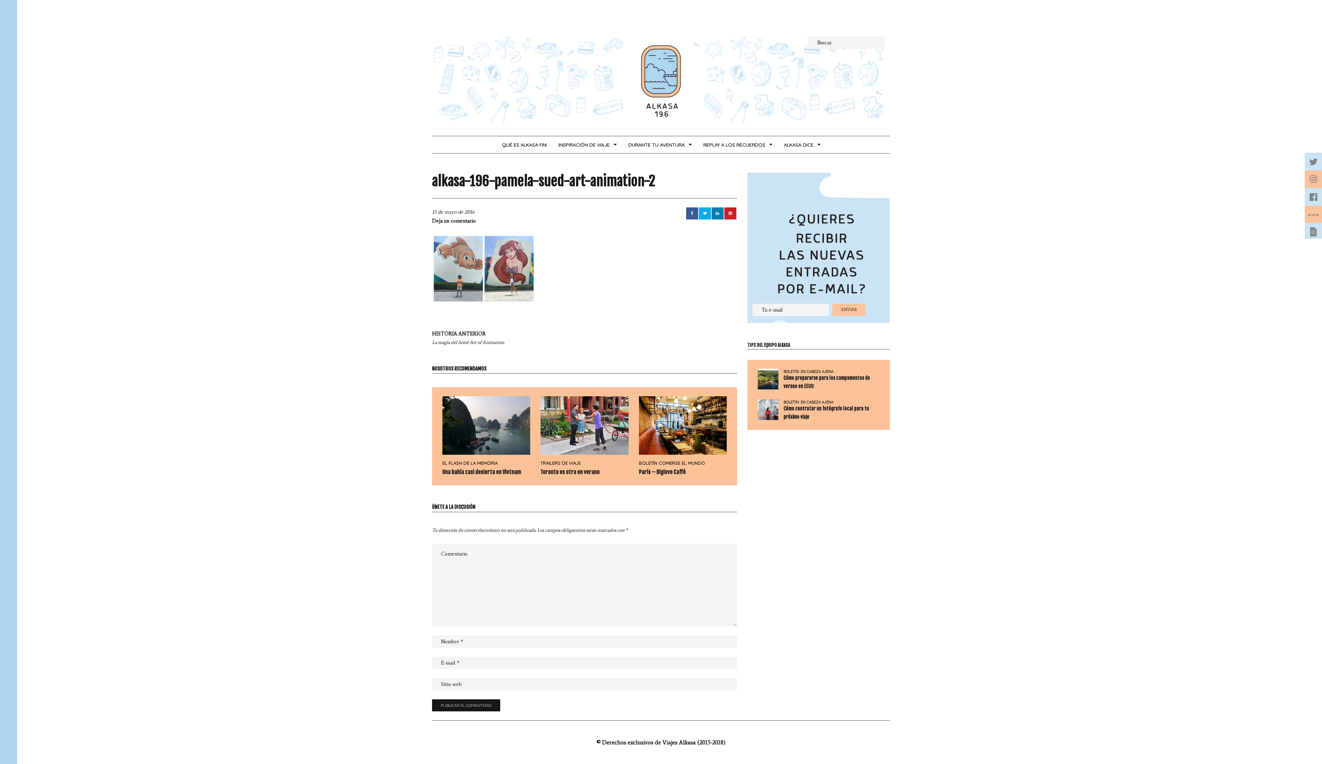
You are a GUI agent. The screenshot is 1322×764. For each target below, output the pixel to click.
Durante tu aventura (656, 145)
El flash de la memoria (470, 463)
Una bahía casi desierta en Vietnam (481, 472)
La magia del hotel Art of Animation (468, 338)
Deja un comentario (454, 221)
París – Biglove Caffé (662, 472)
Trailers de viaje (561, 463)
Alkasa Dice (799, 145)
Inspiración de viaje (584, 145)
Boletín (648, 463)
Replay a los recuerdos (734, 145)
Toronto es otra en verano (570, 472)
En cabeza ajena (817, 371)
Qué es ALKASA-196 (524, 145)
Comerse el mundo (682, 463)
